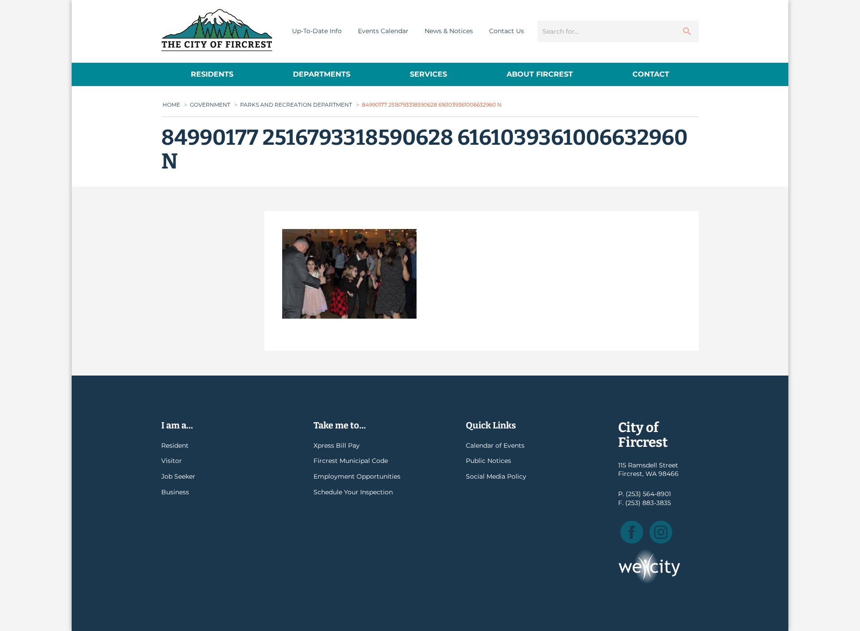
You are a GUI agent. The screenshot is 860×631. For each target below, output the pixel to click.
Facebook (631, 532)
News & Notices (449, 31)
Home (171, 104)
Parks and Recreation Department (296, 104)
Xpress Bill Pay (337, 445)
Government (210, 104)
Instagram (660, 532)
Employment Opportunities (357, 476)
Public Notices (488, 461)
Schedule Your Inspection (353, 492)
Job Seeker (178, 476)
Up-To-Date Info (317, 31)
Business (175, 492)
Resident (175, 445)
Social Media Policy (496, 476)
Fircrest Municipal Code (351, 461)
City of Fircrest (216, 30)
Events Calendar (383, 31)
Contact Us (506, 31)
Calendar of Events (495, 445)
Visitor (171, 461)
